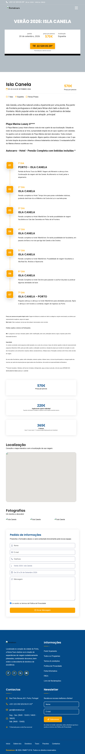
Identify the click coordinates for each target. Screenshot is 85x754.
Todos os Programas (52, 656)
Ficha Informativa (50, 671)
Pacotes (45, 744)
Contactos (56, 744)
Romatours (10, 750)
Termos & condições (52, 661)
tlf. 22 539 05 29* (43, 46)
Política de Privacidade (38, 603)
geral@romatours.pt (16, 710)
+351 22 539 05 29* (16, 2)
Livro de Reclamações (52, 681)
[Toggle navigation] (77, 8)
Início (8, 744)
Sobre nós (17, 744)
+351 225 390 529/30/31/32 (20, 704)
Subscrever (54, 719)
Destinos (28, 744)
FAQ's (46, 676)
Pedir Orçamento (50, 651)
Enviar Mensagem (44, 610)
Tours (37, 744)
